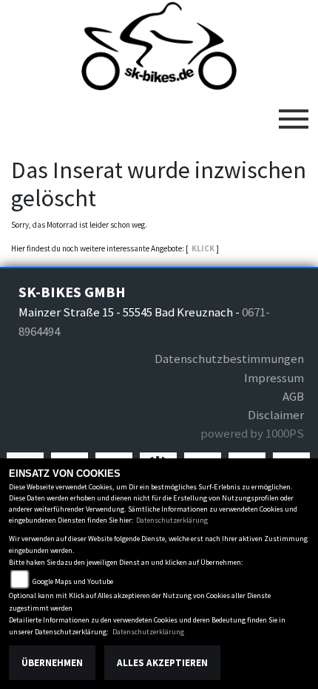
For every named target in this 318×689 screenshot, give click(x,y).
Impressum (273, 378)
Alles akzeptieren (162, 662)
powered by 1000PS (251, 433)
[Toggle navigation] (293, 113)
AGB (293, 396)
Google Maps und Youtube (73, 581)
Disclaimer (275, 415)
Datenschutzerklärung (172, 520)
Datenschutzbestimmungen (229, 358)
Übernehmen (52, 662)
